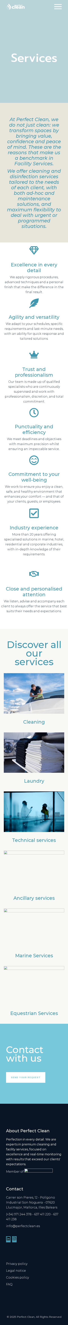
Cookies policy (17, 1277)
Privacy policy (16, 1264)
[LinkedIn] (8, 1240)
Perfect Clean (26, 1317)
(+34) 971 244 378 (19, 1214)
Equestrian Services (34, 1013)
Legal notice (16, 1270)
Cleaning (34, 722)
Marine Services (34, 955)
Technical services (34, 840)
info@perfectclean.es (23, 1226)
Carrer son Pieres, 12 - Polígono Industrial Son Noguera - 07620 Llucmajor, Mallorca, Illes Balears (31, 1202)
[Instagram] (14, 1240)
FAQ (9, 1284)
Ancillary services (34, 898)
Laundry (34, 781)
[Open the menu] (58, 7)
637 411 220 (42, 1214)
